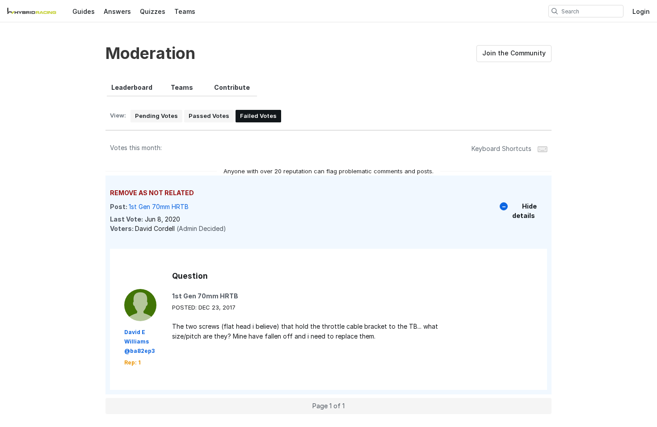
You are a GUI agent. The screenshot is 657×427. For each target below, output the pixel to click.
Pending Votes (156, 115)
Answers (117, 11)
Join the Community (514, 53)
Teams (184, 11)
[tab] (132, 87)
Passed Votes (209, 115)
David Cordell (155, 228)
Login (641, 11)
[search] (555, 11)
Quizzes (152, 11)
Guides (83, 11)
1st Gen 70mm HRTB (159, 206)
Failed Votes (258, 115)
